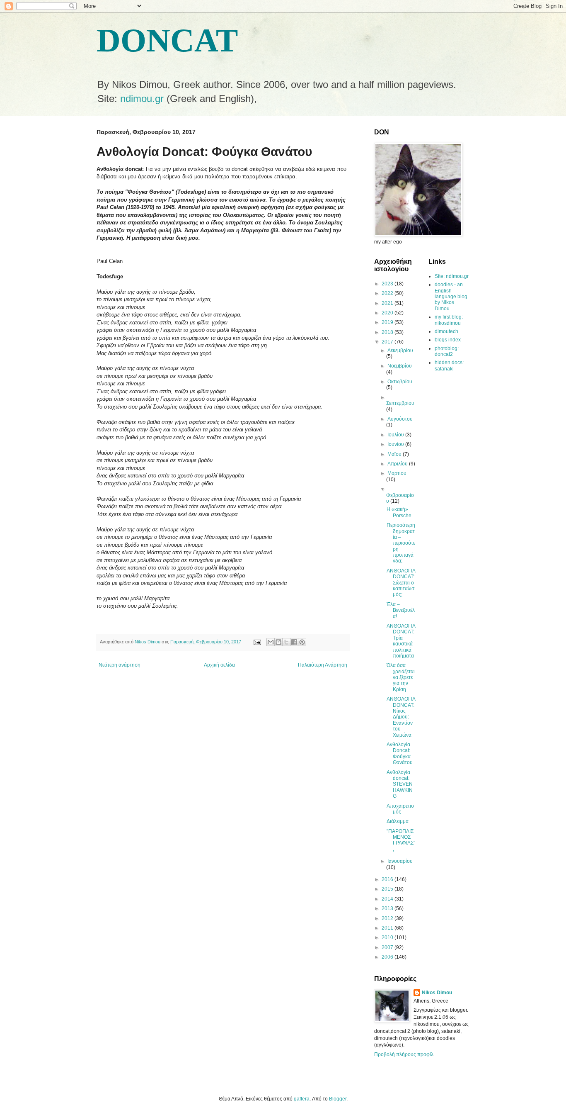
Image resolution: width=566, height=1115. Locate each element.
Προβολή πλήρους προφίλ (403, 1054)
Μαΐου (395, 454)
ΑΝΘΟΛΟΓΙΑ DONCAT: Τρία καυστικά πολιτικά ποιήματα (401, 641)
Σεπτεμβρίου (400, 403)
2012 (388, 918)
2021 (388, 303)
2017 (388, 342)
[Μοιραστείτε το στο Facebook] (294, 642)
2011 (388, 928)
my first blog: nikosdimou (449, 320)
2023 (388, 284)
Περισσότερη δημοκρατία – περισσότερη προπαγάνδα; (401, 543)
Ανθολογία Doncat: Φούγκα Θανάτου (400, 753)
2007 (388, 947)
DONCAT (167, 40)
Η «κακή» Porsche (399, 512)
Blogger (337, 1099)
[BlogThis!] (278, 642)
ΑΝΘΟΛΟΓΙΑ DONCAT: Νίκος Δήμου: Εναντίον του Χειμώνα (401, 717)
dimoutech (446, 331)
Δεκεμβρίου (400, 350)
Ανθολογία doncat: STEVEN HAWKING (400, 784)
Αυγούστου (400, 419)
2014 (388, 899)
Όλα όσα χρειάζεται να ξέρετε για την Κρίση (401, 677)
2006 (388, 957)
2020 (388, 313)
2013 (388, 908)
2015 (388, 889)
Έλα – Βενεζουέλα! (401, 610)
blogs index (448, 340)
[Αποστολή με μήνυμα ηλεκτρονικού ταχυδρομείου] (270, 642)
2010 (388, 937)
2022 (388, 293)
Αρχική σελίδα (219, 665)
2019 (388, 322)
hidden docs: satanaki (449, 365)
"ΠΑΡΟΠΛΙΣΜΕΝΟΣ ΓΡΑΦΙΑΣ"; (401, 840)
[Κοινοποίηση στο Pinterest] (302, 642)
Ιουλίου (396, 435)
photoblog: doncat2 (447, 351)
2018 (388, 332)
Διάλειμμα (398, 821)
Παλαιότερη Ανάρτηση (322, 665)
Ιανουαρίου (400, 861)
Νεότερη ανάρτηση (119, 665)
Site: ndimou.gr (452, 276)
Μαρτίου (396, 473)
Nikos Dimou (437, 993)
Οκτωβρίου (399, 382)
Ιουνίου (396, 444)
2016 (388, 879)
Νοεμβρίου (399, 366)
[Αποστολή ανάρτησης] (257, 641)
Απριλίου (398, 464)
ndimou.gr (142, 98)
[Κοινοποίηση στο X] (286, 642)
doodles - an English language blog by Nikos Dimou (451, 297)
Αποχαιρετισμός (400, 809)
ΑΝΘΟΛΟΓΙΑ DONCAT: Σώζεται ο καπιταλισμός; (401, 583)
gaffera (302, 1099)
